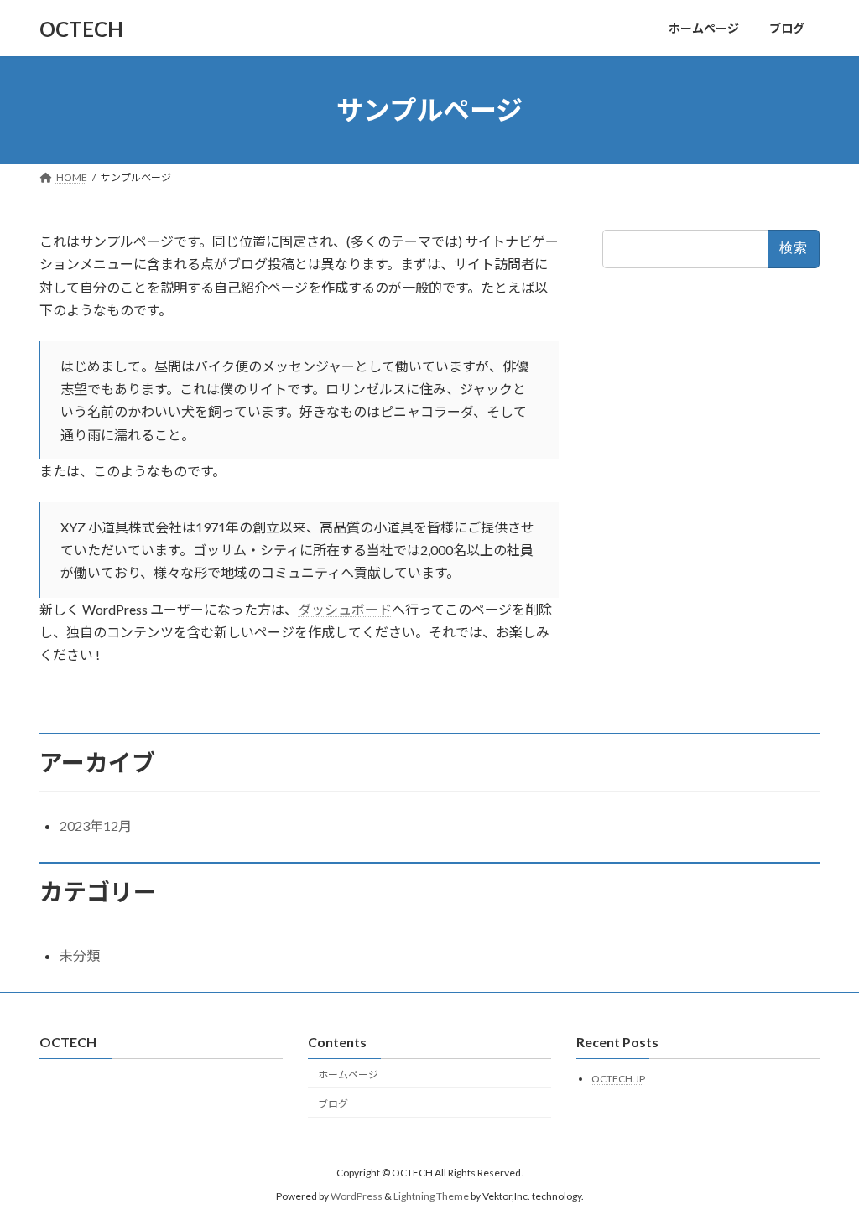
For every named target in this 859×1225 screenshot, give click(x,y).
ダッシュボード (345, 609)
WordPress (357, 1196)
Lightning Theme (431, 1196)
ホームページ (348, 1073)
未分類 (80, 955)
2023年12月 (96, 825)
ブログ (333, 1103)
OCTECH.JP (618, 1078)
